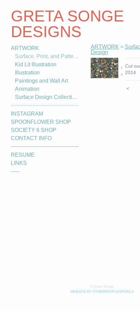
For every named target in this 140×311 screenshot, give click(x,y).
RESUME (23, 155)
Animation (27, 89)
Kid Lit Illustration (35, 64)
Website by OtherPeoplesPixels (102, 291)
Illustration (27, 72)
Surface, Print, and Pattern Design (47, 56)
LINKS (19, 163)
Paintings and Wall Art (41, 81)
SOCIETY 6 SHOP (33, 130)
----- (15, 171)
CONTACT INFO (31, 138)
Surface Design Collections (47, 97)
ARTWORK (25, 48)
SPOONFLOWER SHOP (41, 122)
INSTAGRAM (27, 114)
